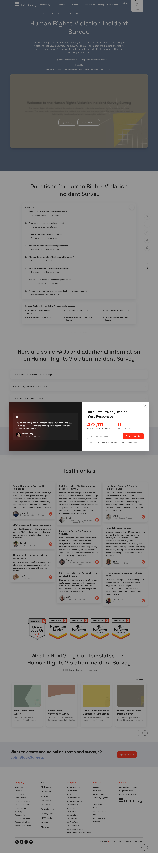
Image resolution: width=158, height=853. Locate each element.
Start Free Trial (133, 436)
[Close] (145, 406)
